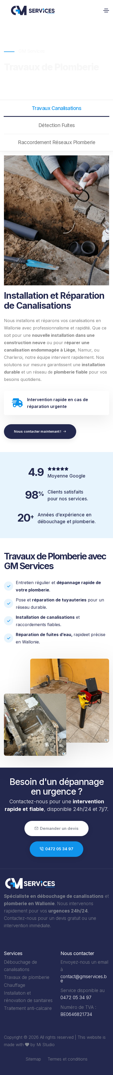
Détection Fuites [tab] (56, 125)
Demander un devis (59, 828)
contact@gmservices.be (83, 978)
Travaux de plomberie (26, 977)
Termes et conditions (68, 1059)
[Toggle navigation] (106, 10)
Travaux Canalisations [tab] (56, 108)
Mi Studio (46, 1044)
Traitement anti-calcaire (28, 1008)
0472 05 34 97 (59, 848)
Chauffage (14, 985)
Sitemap (33, 1059)
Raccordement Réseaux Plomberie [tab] (56, 142)
